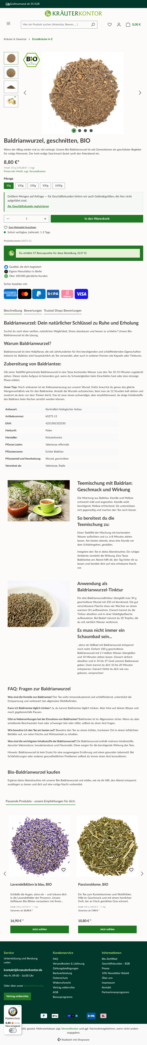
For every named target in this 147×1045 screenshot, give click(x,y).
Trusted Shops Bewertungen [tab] (63, 310)
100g (21, 185)
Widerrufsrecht (62, 982)
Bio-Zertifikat (109, 959)
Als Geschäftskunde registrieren (28, 206)
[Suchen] (92, 25)
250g (33, 185)
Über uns (107, 978)
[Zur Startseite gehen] (73, 13)
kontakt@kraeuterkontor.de (23, 970)
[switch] (13, 1030)
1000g (58, 185)
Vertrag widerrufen (17, 996)
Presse (105, 968)
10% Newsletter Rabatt (115, 973)
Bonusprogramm (63, 997)
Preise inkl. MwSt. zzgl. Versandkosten (25, 171)
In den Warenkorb (97, 218)
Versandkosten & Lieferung (68, 963)
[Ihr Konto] (118, 25)
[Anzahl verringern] (8, 219)
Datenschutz (60, 978)
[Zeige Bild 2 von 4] (79, 130)
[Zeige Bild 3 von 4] (85, 130)
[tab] (13, 310)
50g (9, 185)
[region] (73, 93)
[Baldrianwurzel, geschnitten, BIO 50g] (82, 93)
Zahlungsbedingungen (65, 968)
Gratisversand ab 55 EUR (25, 4)
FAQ (55, 959)
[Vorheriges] (25, 93)
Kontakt (106, 987)
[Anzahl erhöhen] (45, 219)
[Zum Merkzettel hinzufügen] (63, 870)
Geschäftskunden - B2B (116, 963)
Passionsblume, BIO (93, 884)
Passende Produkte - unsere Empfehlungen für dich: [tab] (40, 801)
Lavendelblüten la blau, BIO (31, 884)
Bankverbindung (62, 973)
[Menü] (8, 23)
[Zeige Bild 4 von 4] (91, 130)
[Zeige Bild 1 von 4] (73, 130)
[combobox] (55, 25)
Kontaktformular (33, 986)
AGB (55, 992)
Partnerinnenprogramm (115, 992)
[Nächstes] (140, 93)
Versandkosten (69, 1028)
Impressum (108, 982)
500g (45, 185)
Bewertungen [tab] (33, 310)
